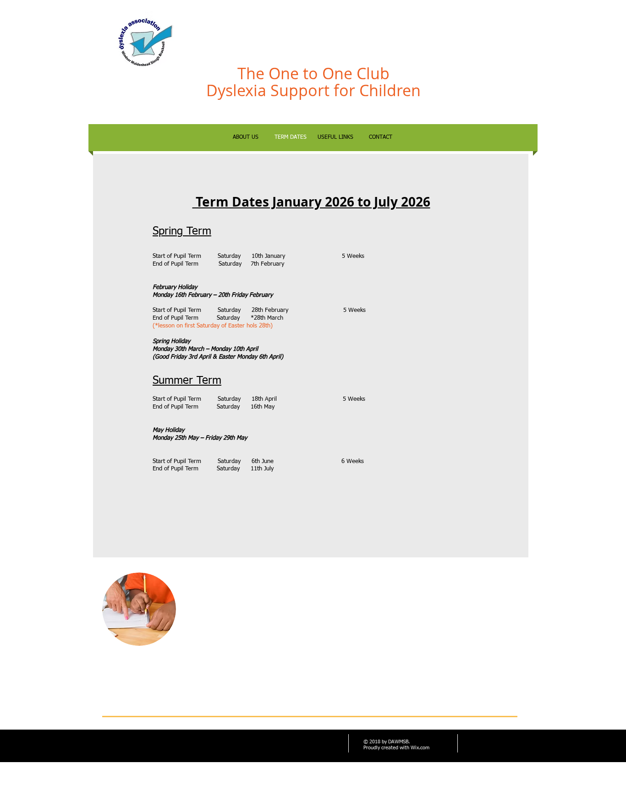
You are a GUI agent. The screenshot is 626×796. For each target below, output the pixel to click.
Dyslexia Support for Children (313, 90)
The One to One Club (313, 73)
